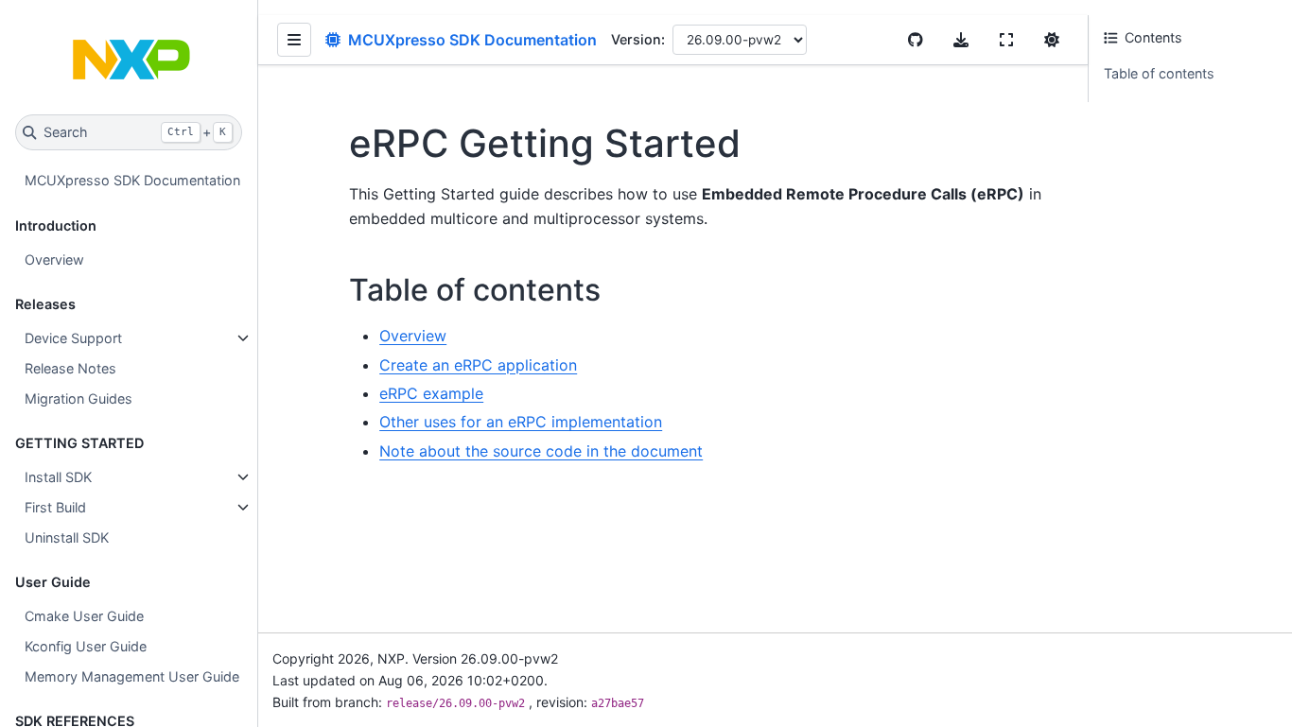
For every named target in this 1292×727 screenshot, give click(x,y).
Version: (638, 39)
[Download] (961, 40)
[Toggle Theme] (1052, 40)
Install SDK (58, 477)
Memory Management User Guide (132, 676)
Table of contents (1159, 73)
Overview (54, 259)
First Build (55, 507)
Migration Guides (78, 398)
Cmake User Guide (84, 616)
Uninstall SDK (67, 537)
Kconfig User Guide (86, 646)
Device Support (73, 338)
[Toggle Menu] (294, 40)
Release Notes (70, 368)
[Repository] (916, 40)
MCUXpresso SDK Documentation (132, 180)
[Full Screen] (1006, 40)
